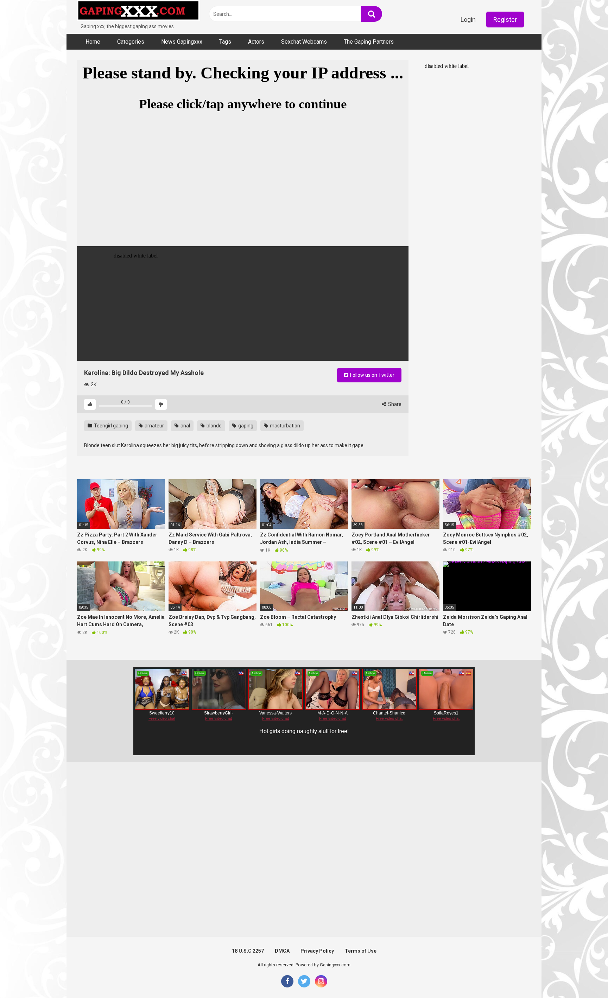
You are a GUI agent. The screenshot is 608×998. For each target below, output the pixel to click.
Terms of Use (360, 951)
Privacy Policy (317, 951)
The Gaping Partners (369, 41)
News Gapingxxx (181, 41)
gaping (245, 425)
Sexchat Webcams (304, 41)
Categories (130, 41)
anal (184, 425)
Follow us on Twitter (371, 375)
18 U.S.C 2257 (248, 951)
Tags (225, 41)
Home (93, 41)
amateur (154, 425)
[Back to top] (584, 977)
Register (505, 19)
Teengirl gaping (110, 425)
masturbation (284, 425)
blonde (213, 425)
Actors (256, 41)
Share (394, 404)
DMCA (282, 951)
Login (468, 19)
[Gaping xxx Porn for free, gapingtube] (138, 11)
